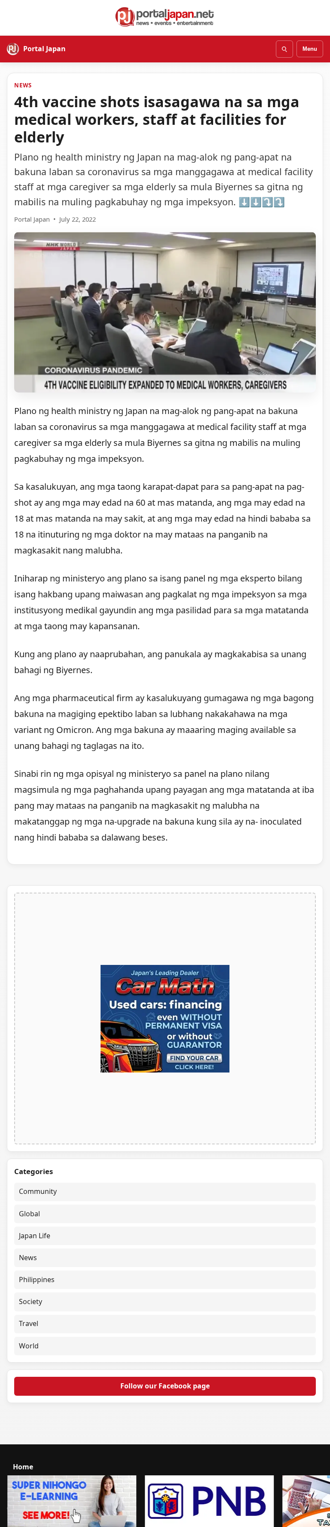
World (29, 1346)
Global (29, 1213)
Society (30, 1301)
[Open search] (284, 49)
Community (38, 1191)
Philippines (37, 1279)
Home (23, 1466)
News (23, 85)
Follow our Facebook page (165, 1386)
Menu (309, 49)
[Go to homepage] (165, 17)
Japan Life (34, 1235)
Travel (28, 1323)
